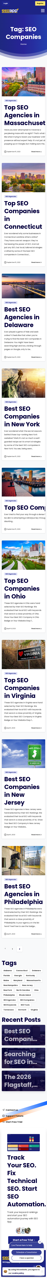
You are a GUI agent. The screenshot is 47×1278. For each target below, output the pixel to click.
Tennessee (8, 1010)
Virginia (34, 1010)
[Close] (42, 1271)
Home (23, 44)
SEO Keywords (9, 1005)
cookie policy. (18, 1273)
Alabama (7, 970)
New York (7, 990)
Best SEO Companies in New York (22, 416)
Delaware (36, 970)
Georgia (18, 975)
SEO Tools (25, 1005)
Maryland (17, 980)
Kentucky (30, 975)
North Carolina (23, 990)
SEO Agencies (9, 1000)
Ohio (36, 990)
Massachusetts (34, 980)
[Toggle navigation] (42, 11)
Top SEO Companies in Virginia (22, 688)
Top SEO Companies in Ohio (22, 588)
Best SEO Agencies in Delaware (22, 317)
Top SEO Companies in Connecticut (23, 215)
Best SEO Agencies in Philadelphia (23, 894)
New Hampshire (10, 985)
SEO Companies (27, 1000)
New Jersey (27, 985)
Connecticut (22, 970)
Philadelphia (9, 995)
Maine (6, 980)
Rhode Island (25, 995)
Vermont (22, 1010)
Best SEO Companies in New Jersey (22, 791)
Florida (6, 975)
